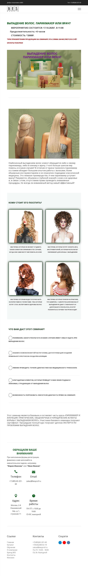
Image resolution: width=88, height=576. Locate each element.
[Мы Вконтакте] (68, 542)
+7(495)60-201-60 (40, 542)
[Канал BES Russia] (64, 542)
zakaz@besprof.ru (33, 481)
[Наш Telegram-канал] (60, 542)
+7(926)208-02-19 (40, 545)
